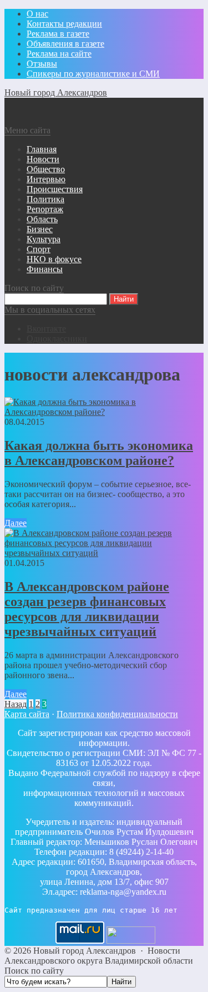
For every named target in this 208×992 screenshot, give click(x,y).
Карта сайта (26, 714)
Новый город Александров (55, 92)
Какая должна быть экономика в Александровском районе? (98, 453)
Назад (15, 704)
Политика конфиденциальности (117, 714)
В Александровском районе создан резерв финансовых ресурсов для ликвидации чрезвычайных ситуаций (86, 609)
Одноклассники (57, 338)
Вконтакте (46, 328)
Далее (15, 523)
